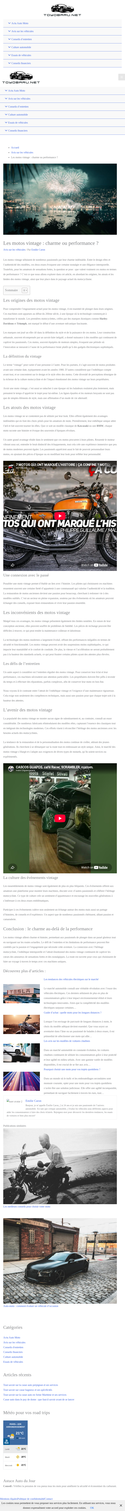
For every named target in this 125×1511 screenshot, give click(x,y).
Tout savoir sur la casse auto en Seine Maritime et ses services (34, 1394)
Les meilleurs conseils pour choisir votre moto (26, 1206)
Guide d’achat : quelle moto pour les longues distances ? (72, 1012)
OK (92, 1507)
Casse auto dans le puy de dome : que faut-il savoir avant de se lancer (38, 1399)
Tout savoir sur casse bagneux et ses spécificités (27, 1389)
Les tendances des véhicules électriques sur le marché (71, 979)
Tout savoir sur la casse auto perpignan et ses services (30, 1385)
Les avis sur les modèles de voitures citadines (67, 1041)
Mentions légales (8, 1498)
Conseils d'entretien (13, 1347)
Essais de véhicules (13, 1361)
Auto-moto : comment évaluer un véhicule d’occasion (30, 1306)
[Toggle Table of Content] (23, 290)
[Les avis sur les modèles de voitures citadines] (21, 1052)
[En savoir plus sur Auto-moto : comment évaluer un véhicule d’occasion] (60, 1260)
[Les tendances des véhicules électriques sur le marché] (21, 993)
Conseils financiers (13, 1352)
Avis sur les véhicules (14, 249)
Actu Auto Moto (11, 1337)
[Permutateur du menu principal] (121, 77)
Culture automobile (13, 1357)
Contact (49, 1498)
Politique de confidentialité (31, 1498)
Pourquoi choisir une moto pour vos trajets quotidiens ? (72, 1069)
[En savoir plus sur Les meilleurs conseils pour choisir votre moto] (60, 1166)
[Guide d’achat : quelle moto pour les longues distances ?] (21, 1024)
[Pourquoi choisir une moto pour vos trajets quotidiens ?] (21, 1081)
